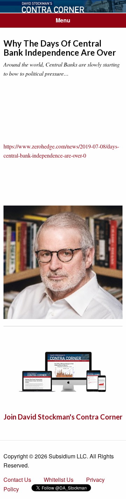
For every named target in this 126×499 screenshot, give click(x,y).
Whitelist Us (59, 480)
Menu (63, 20)
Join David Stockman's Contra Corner (63, 417)
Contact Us (17, 480)
